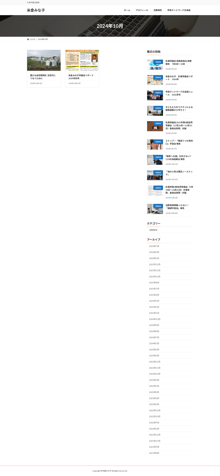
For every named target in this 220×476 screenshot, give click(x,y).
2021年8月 (154, 453)
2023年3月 (154, 398)
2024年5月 (154, 343)
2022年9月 (154, 422)
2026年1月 (154, 258)
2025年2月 (154, 307)
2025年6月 (154, 295)
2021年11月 (154, 441)
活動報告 (153, 230)
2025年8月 (154, 282)
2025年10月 (154, 276)
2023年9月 (154, 380)
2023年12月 (154, 361)
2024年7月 (154, 337)
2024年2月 (154, 355)
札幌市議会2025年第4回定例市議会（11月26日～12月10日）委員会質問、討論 (179, 125)
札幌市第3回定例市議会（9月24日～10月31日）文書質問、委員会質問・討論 (179, 190)
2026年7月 (154, 246)
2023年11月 (154, 368)
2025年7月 (154, 288)
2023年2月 (154, 404)
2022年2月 (154, 428)
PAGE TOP (212, 459)
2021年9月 (154, 447)
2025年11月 (154, 270)
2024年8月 (154, 331)
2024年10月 (154, 319)
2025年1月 (154, 313)
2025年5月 (154, 301)
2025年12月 (154, 264)
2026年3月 (154, 252)
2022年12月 (154, 410)
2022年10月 (154, 416)
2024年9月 (154, 325)
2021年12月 (154, 434)
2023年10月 (154, 374)
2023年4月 (154, 392)
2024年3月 (154, 349)
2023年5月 (154, 386)
